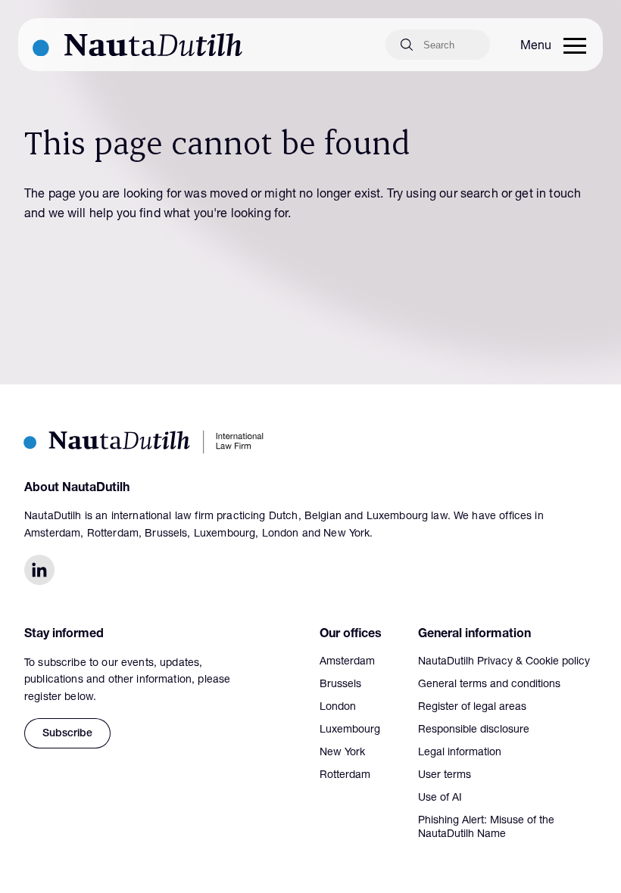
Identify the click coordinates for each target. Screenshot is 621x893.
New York (342, 753)
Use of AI (440, 798)
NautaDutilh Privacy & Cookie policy (504, 662)
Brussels (340, 685)
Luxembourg (350, 730)
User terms (444, 775)
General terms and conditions (489, 685)
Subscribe (67, 734)
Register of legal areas (472, 707)
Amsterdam (347, 662)
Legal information (459, 753)
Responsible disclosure (473, 730)
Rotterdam (345, 775)
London (338, 707)
